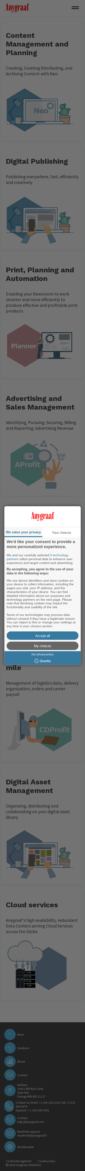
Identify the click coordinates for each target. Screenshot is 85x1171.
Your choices (61, 532)
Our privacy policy (42, 654)
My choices (42, 646)
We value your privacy (23, 532)
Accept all (42, 635)
